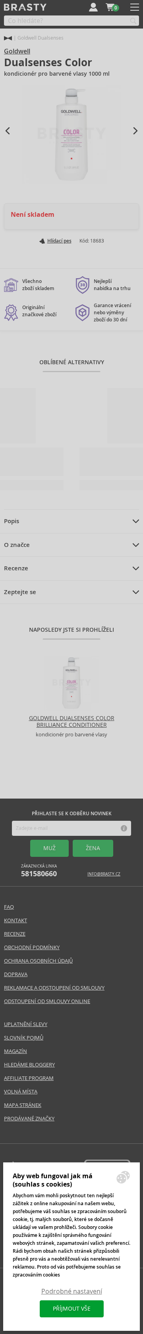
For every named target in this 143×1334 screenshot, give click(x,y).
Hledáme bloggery (29, 1064)
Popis (11, 521)
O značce (17, 545)
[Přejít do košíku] (110, 7)
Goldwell (17, 51)
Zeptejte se (20, 592)
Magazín (15, 1051)
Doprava (15, 974)
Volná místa (20, 1091)
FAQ (9, 907)
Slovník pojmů (23, 1037)
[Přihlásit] (93, 7)
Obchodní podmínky (32, 947)
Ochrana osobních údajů (38, 960)
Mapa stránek (22, 1105)
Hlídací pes (59, 241)
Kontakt (15, 920)
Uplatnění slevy (25, 1024)
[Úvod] (8, 38)
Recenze (16, 568)
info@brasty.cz (103, 874)
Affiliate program (29, 1078)
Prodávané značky (29, 1118)
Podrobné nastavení (71, 1291)
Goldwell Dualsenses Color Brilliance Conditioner (71, 721)
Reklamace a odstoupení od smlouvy (54, 987)
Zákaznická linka (39, 871)
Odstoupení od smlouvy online (47, 1001)
